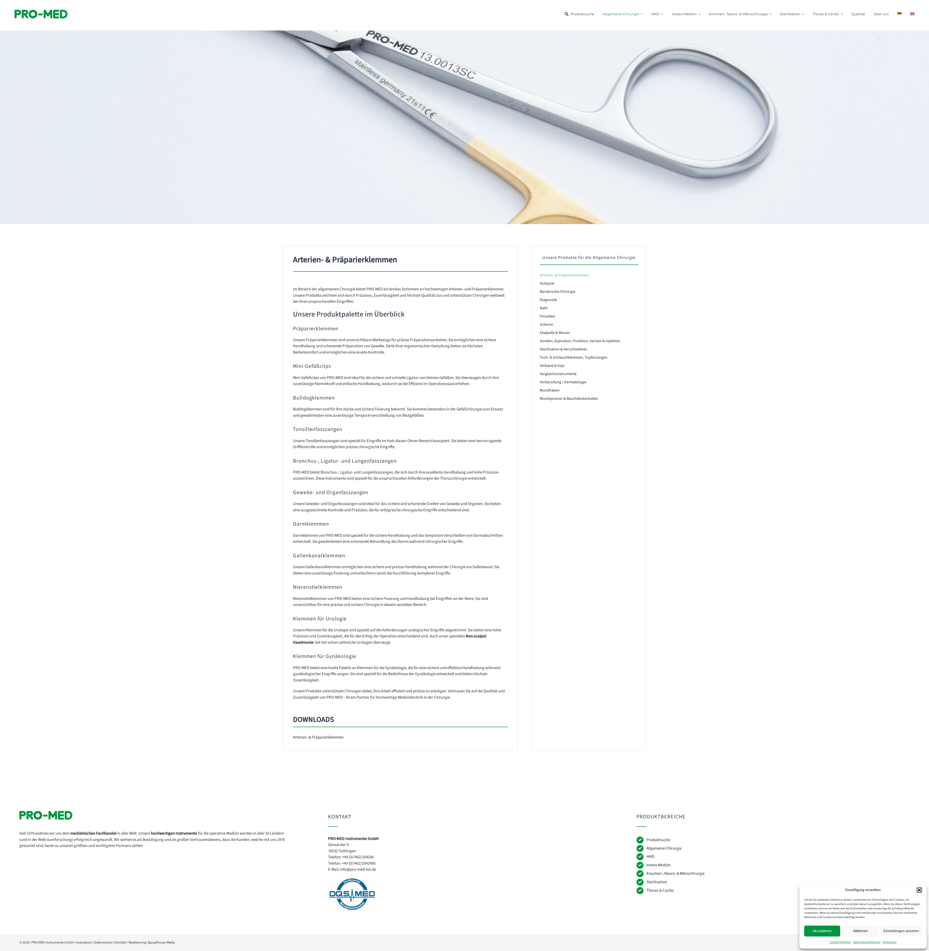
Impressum (890, 942)
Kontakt (120, 942)
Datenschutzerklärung (866, 942)
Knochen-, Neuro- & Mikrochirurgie (675, 873)
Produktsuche (658, 840)
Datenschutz (103, 942)
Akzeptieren (822, 931)
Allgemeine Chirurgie (664, 848)
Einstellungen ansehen (901, 931)
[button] (919, 890)
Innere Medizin (658, 865)
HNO (650, 857)
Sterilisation (656, 882)
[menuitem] (899, 14)
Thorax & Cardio (660, 890)
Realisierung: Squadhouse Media (151, 942)
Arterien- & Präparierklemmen (318, 737)
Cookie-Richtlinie (840, 942)
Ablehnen (860, 931)
